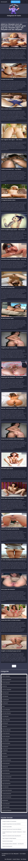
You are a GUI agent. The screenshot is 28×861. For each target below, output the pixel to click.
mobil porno (4, 726)
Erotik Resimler (5, 766)
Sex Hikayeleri (5, 750)
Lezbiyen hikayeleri (6, 719)
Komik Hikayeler (5, 716)
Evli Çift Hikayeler (5, 699)
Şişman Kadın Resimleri (7, 790)
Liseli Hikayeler (5, 723)
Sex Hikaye (23, 859)
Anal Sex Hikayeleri (6, 682)
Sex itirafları (4, 753)
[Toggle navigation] (25, 2)
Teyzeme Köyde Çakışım (7, 841)
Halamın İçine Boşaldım (7, 846)
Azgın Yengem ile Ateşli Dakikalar (9, 838)
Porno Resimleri (5, 787)
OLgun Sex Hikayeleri (6, 729)
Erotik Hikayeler (5, 696)
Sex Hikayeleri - (9, 859)
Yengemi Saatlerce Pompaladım (9, 821)
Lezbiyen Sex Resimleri (6, 776)
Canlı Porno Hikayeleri (6, 689)
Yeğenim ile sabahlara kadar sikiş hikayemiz (11, 835)
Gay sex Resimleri (5, 770)
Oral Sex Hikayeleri (6, 733)
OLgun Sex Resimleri (6, 783)
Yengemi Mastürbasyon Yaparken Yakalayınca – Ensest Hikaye (14, 832)
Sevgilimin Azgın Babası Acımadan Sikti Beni (11, 824)
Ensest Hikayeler (5, 693)
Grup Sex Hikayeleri (6, 709)
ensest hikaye (16, 859)
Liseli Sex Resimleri (6, 780)
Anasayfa (4, 2)
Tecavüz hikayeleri (6, 803)
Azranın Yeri (4, 686)
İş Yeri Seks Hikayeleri (6, 713)
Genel (3, 706)
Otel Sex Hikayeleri (6, 736)
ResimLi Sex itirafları (6, 743)
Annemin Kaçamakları (7, 826)
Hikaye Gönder (15, 2)
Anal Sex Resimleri (6, 763)
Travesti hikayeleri (6, 807)
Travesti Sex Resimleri (6, 793)
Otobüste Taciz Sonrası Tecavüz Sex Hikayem (11, 829)
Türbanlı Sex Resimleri (6, 797)
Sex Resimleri (5, 756)
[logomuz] (14, 9)
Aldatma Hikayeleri (6, 676)
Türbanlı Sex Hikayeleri (6, 810)
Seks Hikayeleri (5, 746)
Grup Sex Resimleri (6, 773)
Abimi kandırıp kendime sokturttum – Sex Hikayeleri (13, 843)
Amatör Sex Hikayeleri (6, 679)
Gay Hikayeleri (5, 703)
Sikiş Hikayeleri (5, 800)
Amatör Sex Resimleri (6, 760)
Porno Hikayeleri (5, 739)
